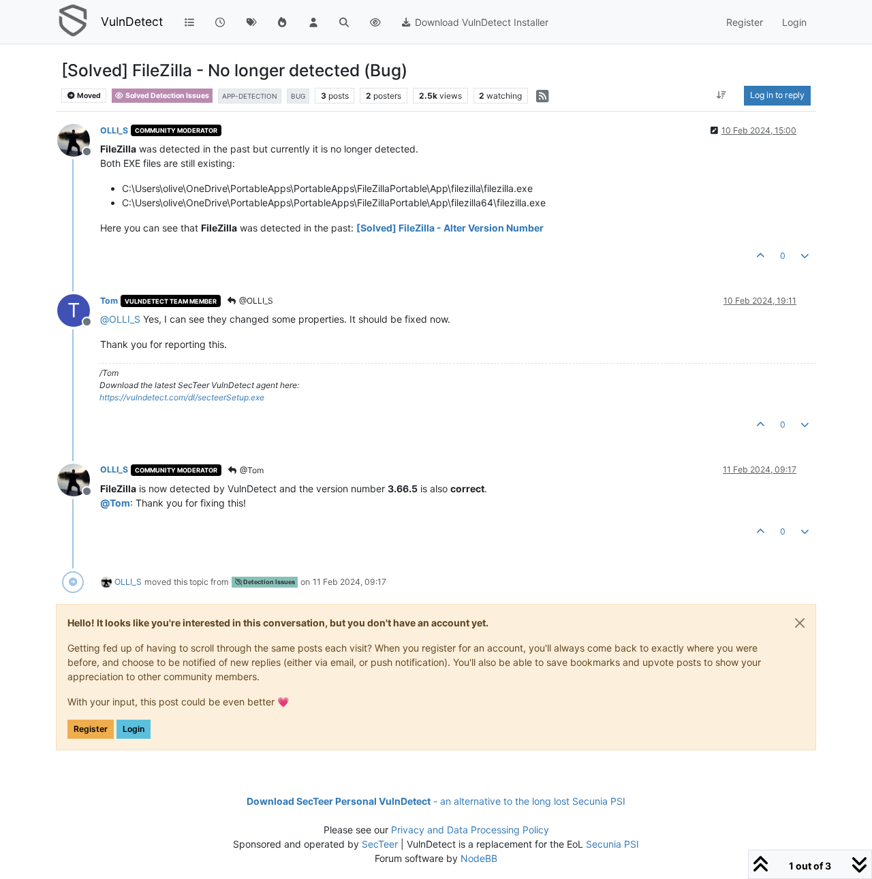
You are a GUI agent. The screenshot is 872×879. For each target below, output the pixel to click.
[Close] (799, 623)
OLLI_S (114, 130)
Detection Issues (268, 582)
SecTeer (380, 844)
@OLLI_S (255, 300)
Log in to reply (777, 95)
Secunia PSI (612, 844)
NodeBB (479, 858)
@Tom (251, 470)
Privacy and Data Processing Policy (470, 829)
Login (133, 729)
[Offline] (78, 139)
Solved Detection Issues (166, 95)
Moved (88, 95)
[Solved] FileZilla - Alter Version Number (450, 228)
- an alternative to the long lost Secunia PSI (436, 801)
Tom (109, 300)
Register (91, 729)
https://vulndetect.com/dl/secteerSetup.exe (181, 397)
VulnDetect (132, 21)
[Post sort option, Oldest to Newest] (722, 95)
